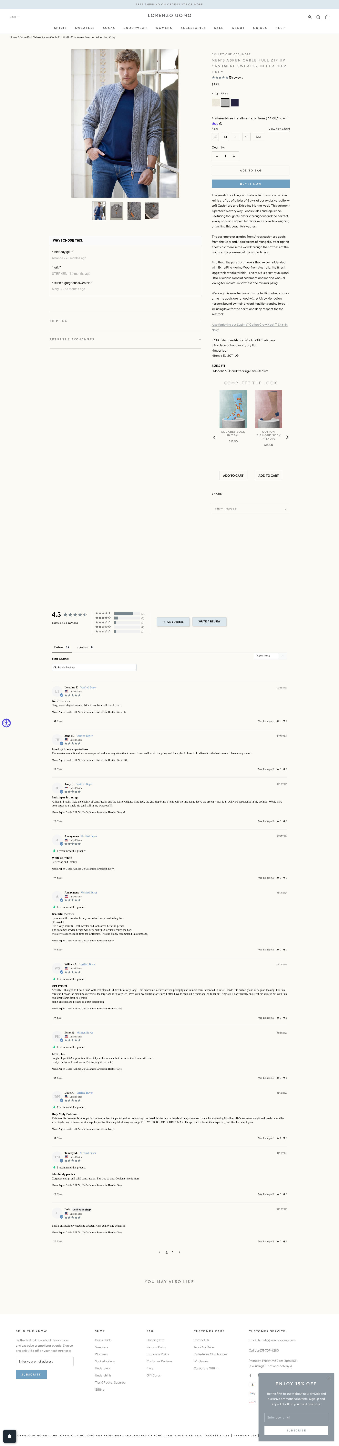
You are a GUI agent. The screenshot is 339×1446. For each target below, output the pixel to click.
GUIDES (260, 28)
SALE (219, 28)
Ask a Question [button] (175, 621)
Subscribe (296, 1430)
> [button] (179, 1252)
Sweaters (101, 1347)
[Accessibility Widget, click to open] (6, 723)
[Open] (9, 1436)
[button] (279, 721)
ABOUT (238, 28)
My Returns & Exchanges (210, 1354)
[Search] (318, 17)
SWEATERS (85, 28)
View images (226, 508)
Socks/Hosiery (105, 1361)
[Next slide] (287, 437)
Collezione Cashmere (231, 54)
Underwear (103, 1368)
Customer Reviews (159, 1361)
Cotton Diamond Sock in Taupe (268, 435)
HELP (280, 28)
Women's (101, 1354)
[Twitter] (231, 493)
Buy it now (251, 184)
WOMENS (163, 28)
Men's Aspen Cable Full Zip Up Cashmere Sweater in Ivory (83, 868)
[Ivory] (216, 102)
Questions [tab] (82, 647)
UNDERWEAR (135, 28)
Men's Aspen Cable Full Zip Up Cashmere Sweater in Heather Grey (87, 711)
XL (246, 137)
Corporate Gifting (206, 1368)
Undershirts (103, 1375)
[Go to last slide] (215, 437)
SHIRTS (60, 28)
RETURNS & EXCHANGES (72, 339)
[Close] (329, 1378)
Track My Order (204, 1347)
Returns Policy (156, 1347)
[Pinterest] (236, 493)
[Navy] (235, 102)
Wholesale (201, 1361)
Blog (150, 1368)
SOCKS (109, 28)
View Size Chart (279, 129)
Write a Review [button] (209, 621)
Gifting (99, 1389)
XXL (259, 137)
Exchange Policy (158, 1354)
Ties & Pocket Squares (110, 1382)
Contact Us (201, 1340)
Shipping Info (155, 1340)
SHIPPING (59, 321)
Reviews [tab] (58, 647)
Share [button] (59, 721)
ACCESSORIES (193, 28)
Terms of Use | (245, 1435)
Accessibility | (218, 1435)
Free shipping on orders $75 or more (169, 4)
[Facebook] (226, 493)
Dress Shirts (103, 1340)
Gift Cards (154, 1375)
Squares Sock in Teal (233, 433)
